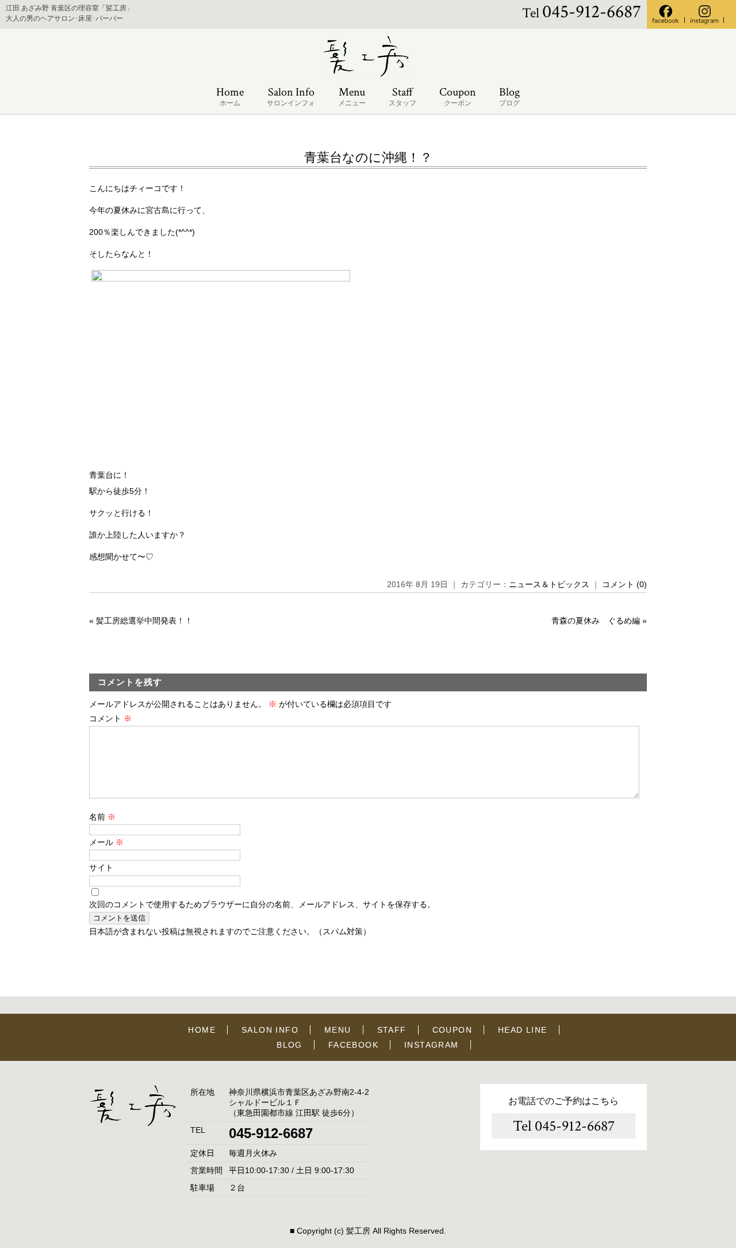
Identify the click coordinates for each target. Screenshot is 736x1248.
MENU (337, 1029)
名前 (102, 816)
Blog (509, 96)
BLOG (289, 1044)
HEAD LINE (522, 1029)
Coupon (457, 96)
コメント (110, 718)
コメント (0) (624, 584)
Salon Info (291, 96)
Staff (402, 96)
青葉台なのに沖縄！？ (368, 157)
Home (230, 96)
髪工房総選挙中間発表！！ (144, 620)
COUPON (452, 1029)
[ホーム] (368, 75)
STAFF (392, 1029)
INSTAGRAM (431, 1044)
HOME (202, 1029)
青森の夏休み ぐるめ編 (595, 620)
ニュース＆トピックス (549, 584)
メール (106, 842)
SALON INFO (269, 1029)
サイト (101, 867)
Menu (352, 96)
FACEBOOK (353, 1044)
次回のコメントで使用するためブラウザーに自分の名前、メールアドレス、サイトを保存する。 (262, 904)
